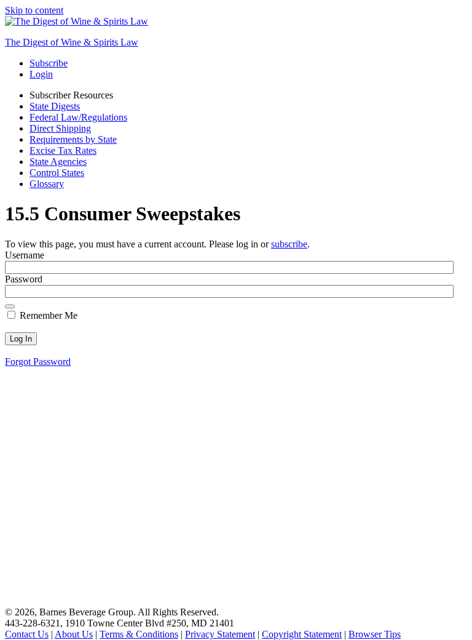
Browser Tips (374, 634)
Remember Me (47, 315)
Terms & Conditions (139, 634)
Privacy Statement (220, 634)
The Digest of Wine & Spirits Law (71, 42)
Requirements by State (73, 139)
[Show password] (10, 306)
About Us (74, 634)
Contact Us (27, 634)
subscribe (289, 244)
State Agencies (58, 161)
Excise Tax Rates (63, 150)
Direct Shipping (60, 128)
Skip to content (34, 10)
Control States (57, 172)
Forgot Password (38, 361)
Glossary (47, 183)
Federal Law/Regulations (78, 117)
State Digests (55, 106)
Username (24, 255)
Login (41, 74)
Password (23, 279)
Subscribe (49, 63)
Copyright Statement (302, 634)
